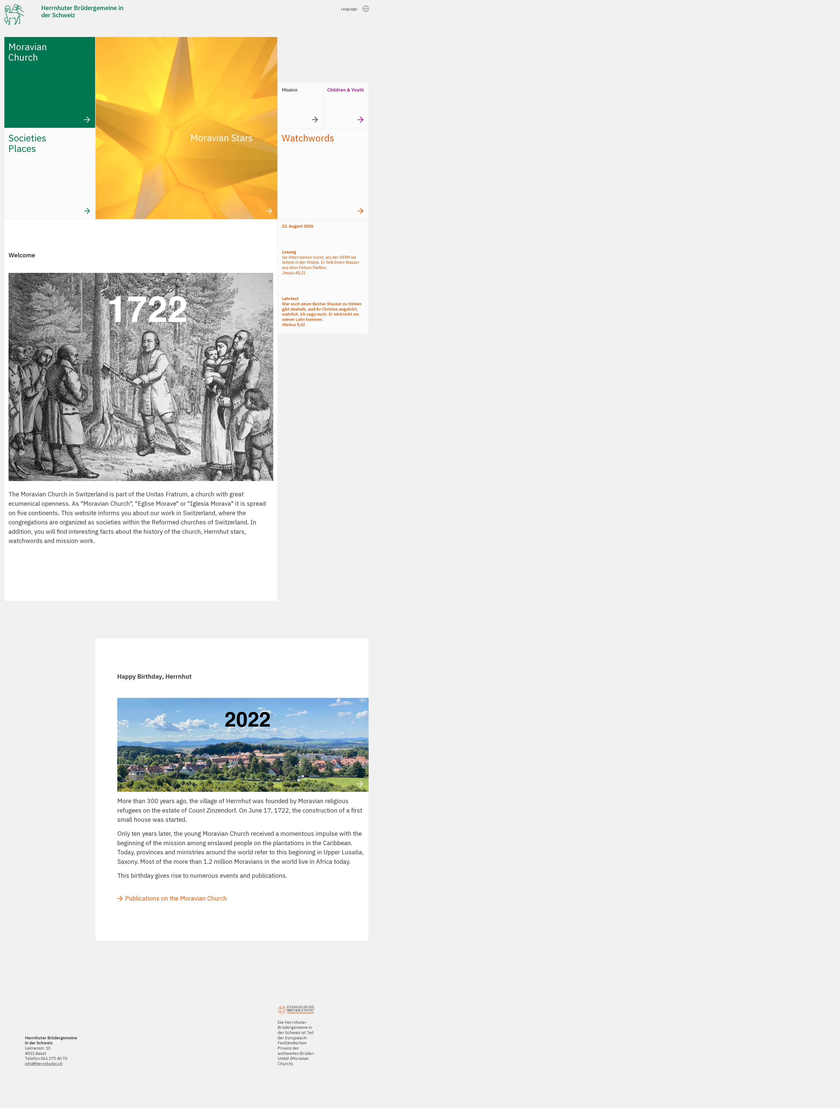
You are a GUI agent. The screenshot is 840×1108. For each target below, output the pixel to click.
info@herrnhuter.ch (43, 1063)
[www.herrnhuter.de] (243, 790)
